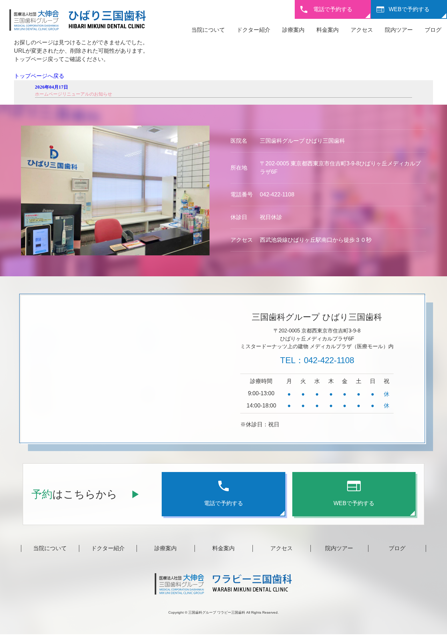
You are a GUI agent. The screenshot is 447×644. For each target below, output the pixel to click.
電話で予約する (332, 9)
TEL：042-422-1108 (317, 360)
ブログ (433, 30)
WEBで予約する (409, 9)
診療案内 (293, 30)
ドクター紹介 (253, 30)
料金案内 (327, 30)
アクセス (362, 30)
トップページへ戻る (39, 76)
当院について (208, 30)
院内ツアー (399, 30)
